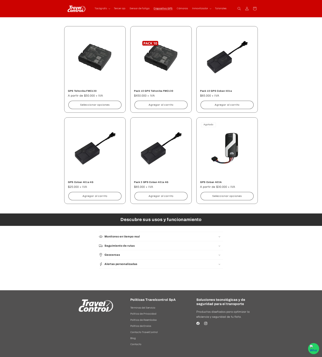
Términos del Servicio (142, 308)
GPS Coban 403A (211, 182)
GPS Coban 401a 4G (80, 182)
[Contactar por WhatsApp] (314, 349)
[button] (102, 8)
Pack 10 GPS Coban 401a (216, 90)
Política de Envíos (140, 326)
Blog (133, 338)
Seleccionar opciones (95, 104)
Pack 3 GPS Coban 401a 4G (151, 182)
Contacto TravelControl (144, 332)
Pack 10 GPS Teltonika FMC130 (153, 90)
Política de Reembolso (143, 320)
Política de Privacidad (143, 314)
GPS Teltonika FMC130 (82, 90)
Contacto (135, 344)
